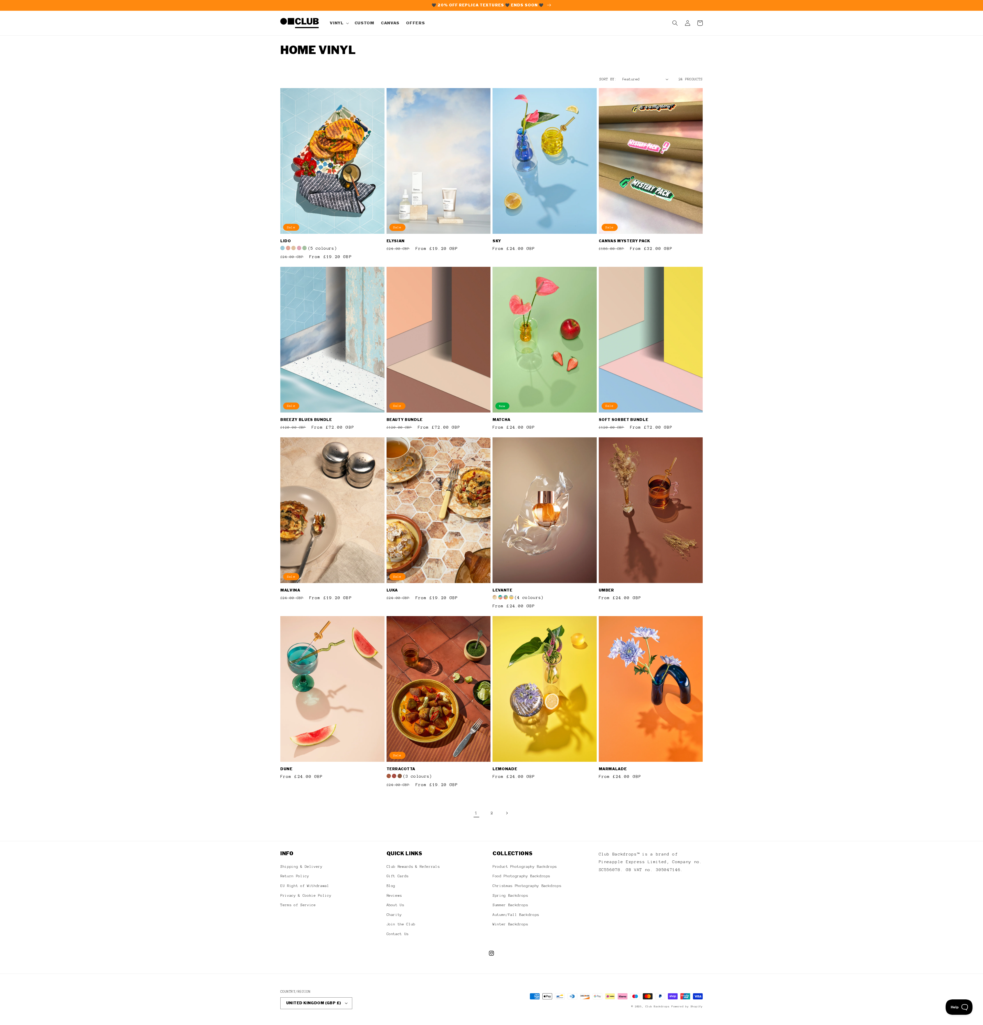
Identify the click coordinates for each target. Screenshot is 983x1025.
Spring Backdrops (510, 895)
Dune (286, 769)
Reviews (394, 895)
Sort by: (608, 79)
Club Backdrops (657, 1006)
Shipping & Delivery (301, 866)
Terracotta (401, 769)
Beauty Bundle (405, 419)
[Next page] (506, 813)
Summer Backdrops (510, 905)
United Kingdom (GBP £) (313, 1003)
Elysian (396, 241)
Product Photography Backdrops (525, 866)
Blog (391, 886)
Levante (502, 590)
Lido (285, 241)
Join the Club (401, 924)
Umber (606, 590)
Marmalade (613, 769)
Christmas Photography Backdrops (527, 886)
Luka (392, 590)
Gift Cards (398, 876)
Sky (497, 241)
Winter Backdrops (510, 924)
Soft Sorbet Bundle (623, 419)
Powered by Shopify (687, 1006)
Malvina (290, 590)
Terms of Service (298, 905)
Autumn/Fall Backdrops (516, 915)
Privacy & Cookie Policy (305, 895)
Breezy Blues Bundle (306, 419)
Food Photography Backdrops (521, 876)
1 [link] (476, 813)
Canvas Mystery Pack (624, 241)
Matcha (501, 419)
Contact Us (398, 934)
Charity (394, 915)
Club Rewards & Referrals (413, 866)
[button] (338, 23)
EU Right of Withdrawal (304, 886)
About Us (395, 905)
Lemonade (505, 769)
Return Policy (294, 876)
